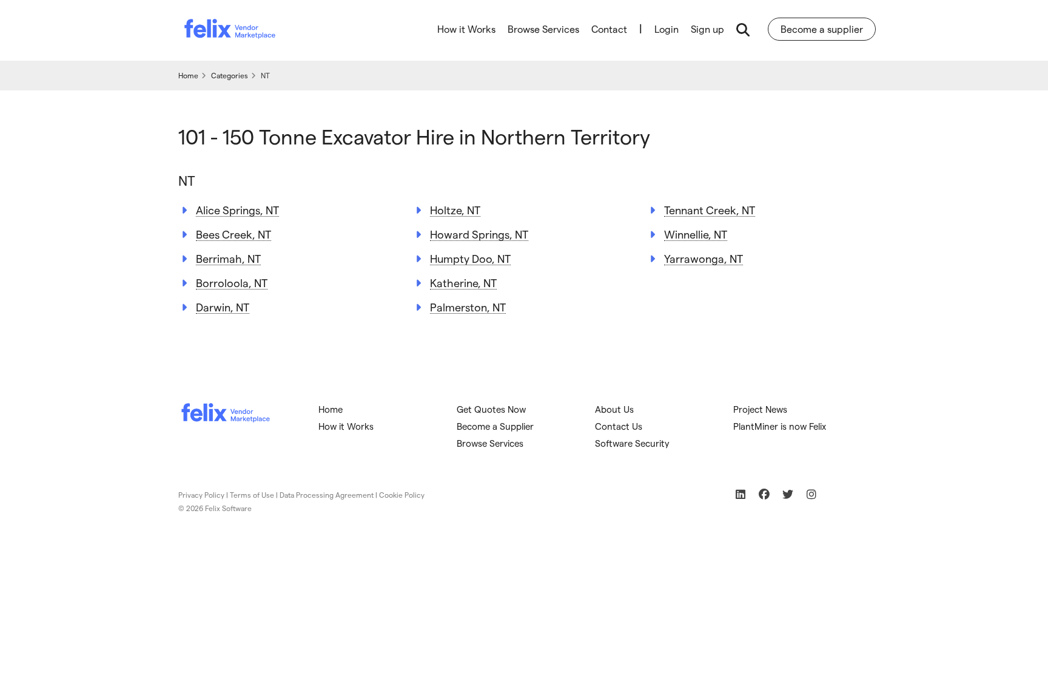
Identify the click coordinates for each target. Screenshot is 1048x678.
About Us (614, 409)
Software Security (632, 443)
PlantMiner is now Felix (779, 426)
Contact (609, 29)
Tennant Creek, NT (709, 209)
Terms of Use (252, 494)
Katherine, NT (463, 282)
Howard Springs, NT (479, 234)
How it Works (466, 29)
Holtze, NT (455, 209)
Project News (760, 409)
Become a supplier (822, 29)
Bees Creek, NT (233, 234)
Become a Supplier (495, 426)
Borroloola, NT (231, 282)
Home (330, 409)
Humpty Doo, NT (470, 258)
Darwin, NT (222, 306)
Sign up (707, 29)
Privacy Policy (201, 494)
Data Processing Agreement (327, 494)
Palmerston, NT (468, 306)
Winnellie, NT (695, 234)
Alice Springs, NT (237, 209)
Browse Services (543, 29)
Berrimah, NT (228, 258)
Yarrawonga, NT (703, 258)
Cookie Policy (402, 494)
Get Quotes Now (491, 409)
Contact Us (618, 426)
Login (666, 29)
